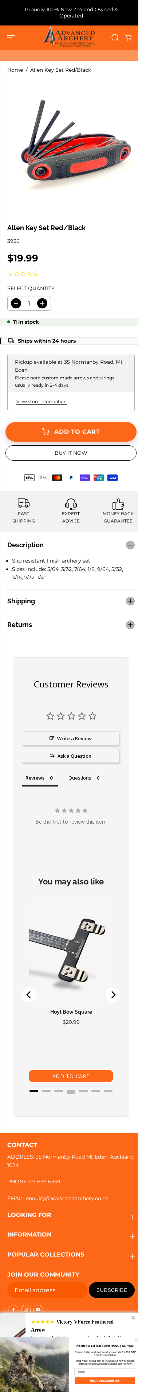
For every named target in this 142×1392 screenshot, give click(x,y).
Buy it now (71, 453)
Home (15, 70)
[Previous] (29, 991)
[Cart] (128, 37)
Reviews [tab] (34, 774)
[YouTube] (38, 1310)
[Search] (115, 37)
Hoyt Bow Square (69, 1004)
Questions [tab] (79, 774)
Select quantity (31, 288)
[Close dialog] (137, 1340)
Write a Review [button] (72, 735)
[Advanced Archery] (69, 37)
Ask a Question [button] (73, 752)
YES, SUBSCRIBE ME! (105, 1380)
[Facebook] (13, 1310)
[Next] (109, 991)
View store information (41, 401)
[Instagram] (26, 1310)
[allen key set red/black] (73, 148)
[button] (11, 37)
